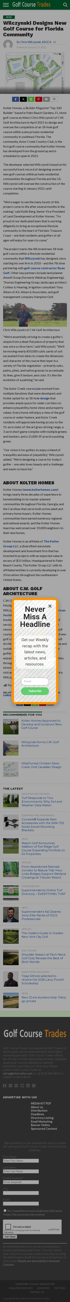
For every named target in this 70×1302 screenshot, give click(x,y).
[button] (50, 606)
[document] (35, 651)
